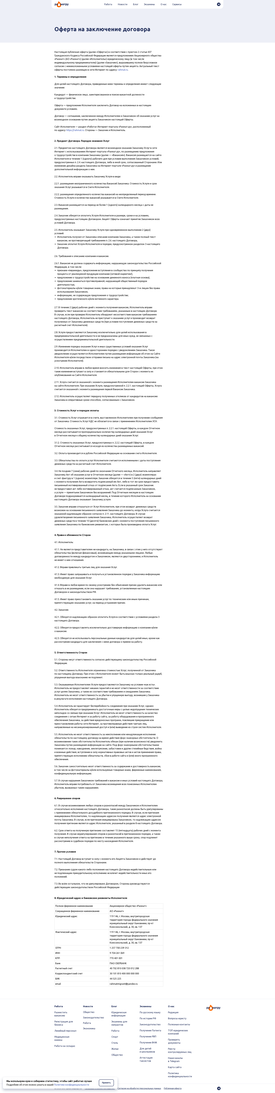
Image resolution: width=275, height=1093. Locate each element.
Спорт (114, 1036)
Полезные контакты (179, 1024)
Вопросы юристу (177, 1018)
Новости (122, 4)
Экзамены (149, 4)
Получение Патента (150, 1030)
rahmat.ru (123, 69)
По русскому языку (150, 1012)
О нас (164, 4)
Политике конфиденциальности (71, 1084)
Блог (135, 4)
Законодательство (93, 1017)
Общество (88, 1012)
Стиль (114, 1042)
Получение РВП (148, 1036)
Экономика (89, 1028)
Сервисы (177, 4)
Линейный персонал (65, 1030)
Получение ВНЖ (148, 1042)
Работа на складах (64, 1046)
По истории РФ (148, 1018)
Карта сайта (174, 1067)
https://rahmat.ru (75, 130)
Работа (108, 4)
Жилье (114, 1049)
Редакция (173, 1012)
